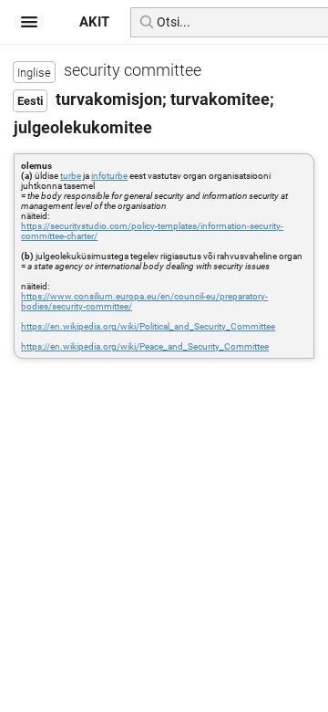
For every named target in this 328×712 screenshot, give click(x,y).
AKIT (94, 22)
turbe (70, 176)
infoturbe (109, 176)
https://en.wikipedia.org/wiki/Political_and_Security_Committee (148, 326)
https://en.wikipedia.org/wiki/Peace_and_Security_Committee (145, 346)
